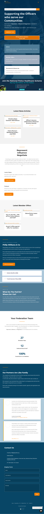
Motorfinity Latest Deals (31, 214)
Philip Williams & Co (15, 438)
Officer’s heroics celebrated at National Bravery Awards (31, 121)
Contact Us (10, 32)
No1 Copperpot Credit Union (22, 417)
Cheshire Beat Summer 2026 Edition (13, 119)
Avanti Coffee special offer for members (12, 227)
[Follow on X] (20, 500)
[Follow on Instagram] (23, 500)
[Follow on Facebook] (18, 500)
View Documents (8, 264)
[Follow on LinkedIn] (25, 500)
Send (37, 494)
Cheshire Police (23, 503)
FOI (19, 503)
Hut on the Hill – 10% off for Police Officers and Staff (13, 216)
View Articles (9, 180)
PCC (27, 503)
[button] (41, 510)
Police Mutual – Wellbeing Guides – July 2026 (13, 132)
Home (13, 503)
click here (9, 194)
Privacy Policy (16, 503)
